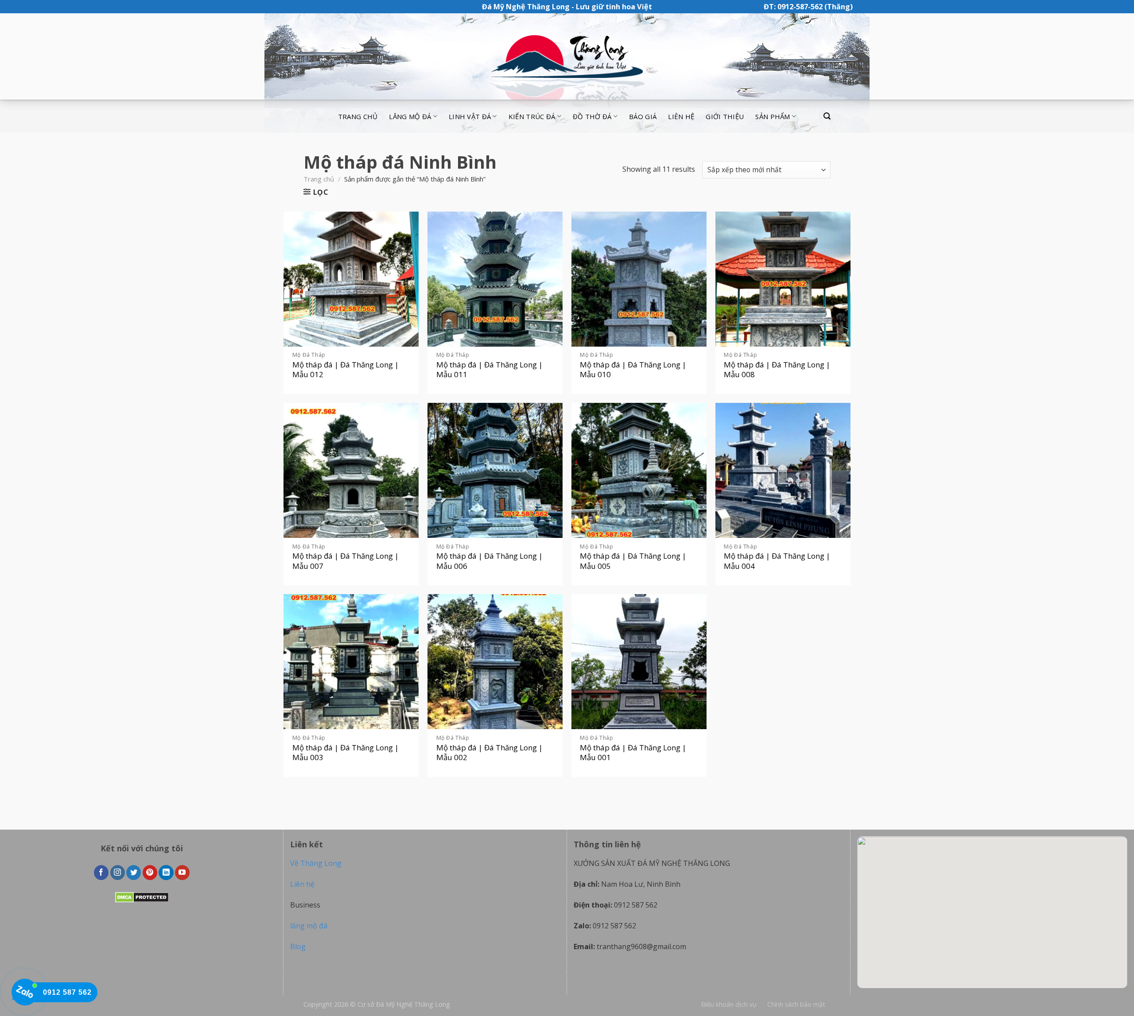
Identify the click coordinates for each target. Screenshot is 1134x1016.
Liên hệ (681, 116)
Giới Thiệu (725, 116)
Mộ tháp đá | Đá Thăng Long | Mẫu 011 (489, 369)
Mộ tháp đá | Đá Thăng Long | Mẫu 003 (345, 752)
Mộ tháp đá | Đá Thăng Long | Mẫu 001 (633, 752)
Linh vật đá (470, 116)
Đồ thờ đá (592, 116)
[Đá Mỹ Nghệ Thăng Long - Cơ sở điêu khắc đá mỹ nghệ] (567, 57)
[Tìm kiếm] (827, 116)
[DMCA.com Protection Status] (142, 897)
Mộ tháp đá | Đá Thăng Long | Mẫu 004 (777, 561)
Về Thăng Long (316, 863)
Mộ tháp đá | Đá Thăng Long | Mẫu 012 (345, 369)
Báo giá (642, 116)
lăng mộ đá (308, 926)
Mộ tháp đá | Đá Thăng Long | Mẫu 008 (777, 369)
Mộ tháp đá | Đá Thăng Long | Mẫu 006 (489, 561)
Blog (298, 946)
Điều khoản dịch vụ (729, 1004)
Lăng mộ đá (410, 116)
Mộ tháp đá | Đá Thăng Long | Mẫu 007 (345, 561)
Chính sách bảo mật (796, 1004)
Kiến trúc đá (532, 116)
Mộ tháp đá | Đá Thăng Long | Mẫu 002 (489, 752)
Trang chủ (358, 116)
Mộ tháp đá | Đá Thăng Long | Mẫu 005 (633, 561)
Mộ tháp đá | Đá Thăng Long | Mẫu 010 (633, 369)
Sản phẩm (772, 116)
